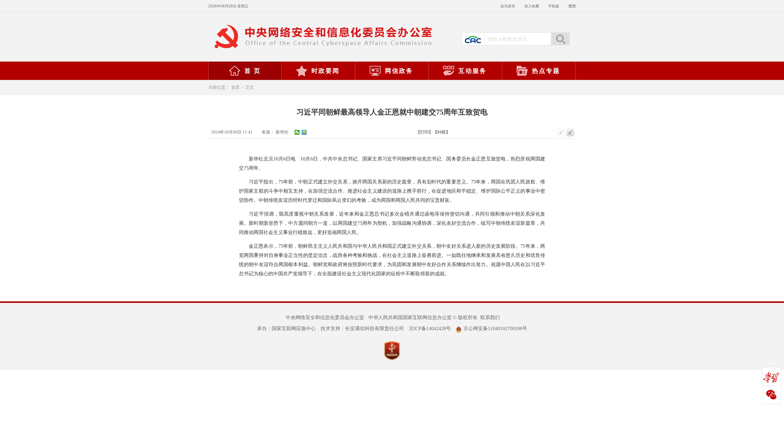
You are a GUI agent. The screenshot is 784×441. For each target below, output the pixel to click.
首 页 (252, 70)
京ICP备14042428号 (430, 328)
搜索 (560, 39)
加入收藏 (531, 6)
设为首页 (507, 6)
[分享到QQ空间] (304, 132)
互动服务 (472, 70)
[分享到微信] (297, 132)
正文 (249, 87)
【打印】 (424, 132)
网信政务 (399, 70)
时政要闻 (325, 70)
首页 (235, 87)
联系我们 (490, 317)
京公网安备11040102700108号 (495, 328)
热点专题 (546, 70)
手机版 (553, 6)
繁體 (572, 6)
